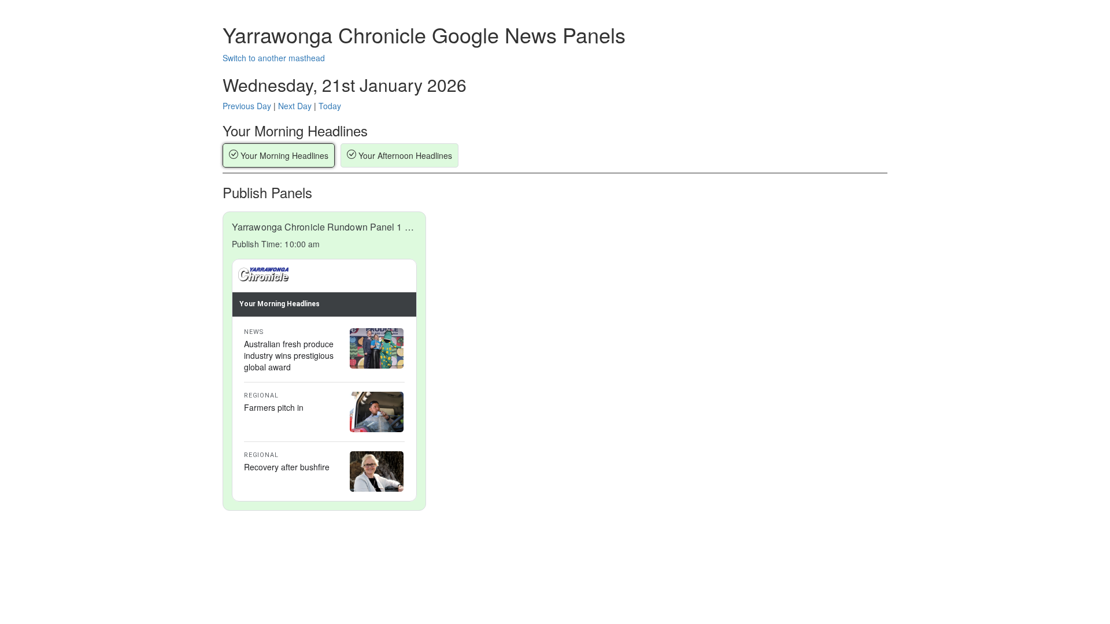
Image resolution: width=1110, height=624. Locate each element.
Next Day (295, 106)
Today (330, 106)
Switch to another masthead (274, 58)
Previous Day (247, 106)
